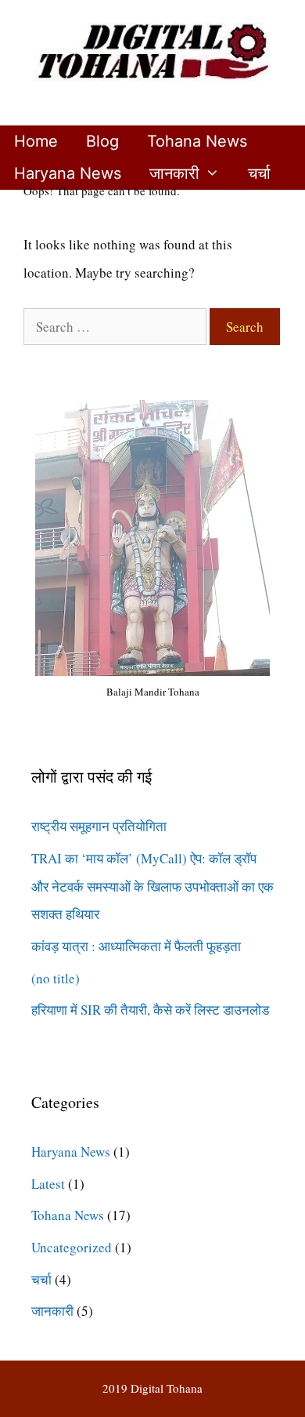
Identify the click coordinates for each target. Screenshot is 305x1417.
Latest (48, 1184)
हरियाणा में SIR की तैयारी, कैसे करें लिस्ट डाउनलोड (150, 1010)
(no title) (55, 978)
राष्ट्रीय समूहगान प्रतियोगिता (99, 826)
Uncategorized (71, 1247)
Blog (102, 141)
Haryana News (67, 173)
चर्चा (259, 173)
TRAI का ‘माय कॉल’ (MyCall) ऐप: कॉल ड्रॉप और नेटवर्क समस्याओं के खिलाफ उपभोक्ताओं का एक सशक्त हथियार (152, 886)
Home (36, 141)
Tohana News (197, 141)
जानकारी (174, 173)
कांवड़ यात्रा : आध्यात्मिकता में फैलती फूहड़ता (136, 946)
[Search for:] (116, 327)
